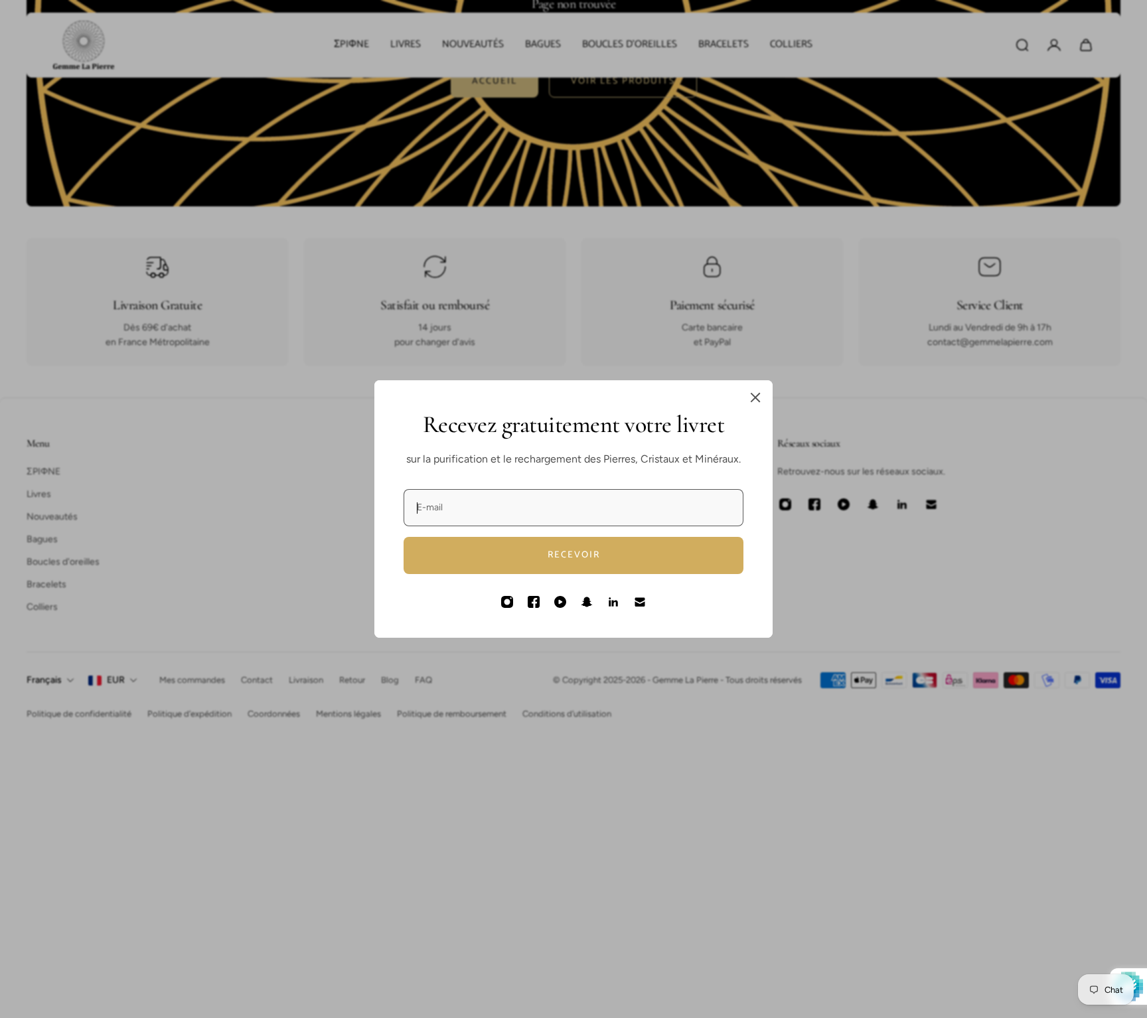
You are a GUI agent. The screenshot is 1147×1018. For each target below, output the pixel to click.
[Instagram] (507, 602)
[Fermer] (755, 397)
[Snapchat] (586, 602)
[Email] (640, 602)
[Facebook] (533, 602)
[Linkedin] (613, 602)
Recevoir (574, 555)
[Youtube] (560, 602)
